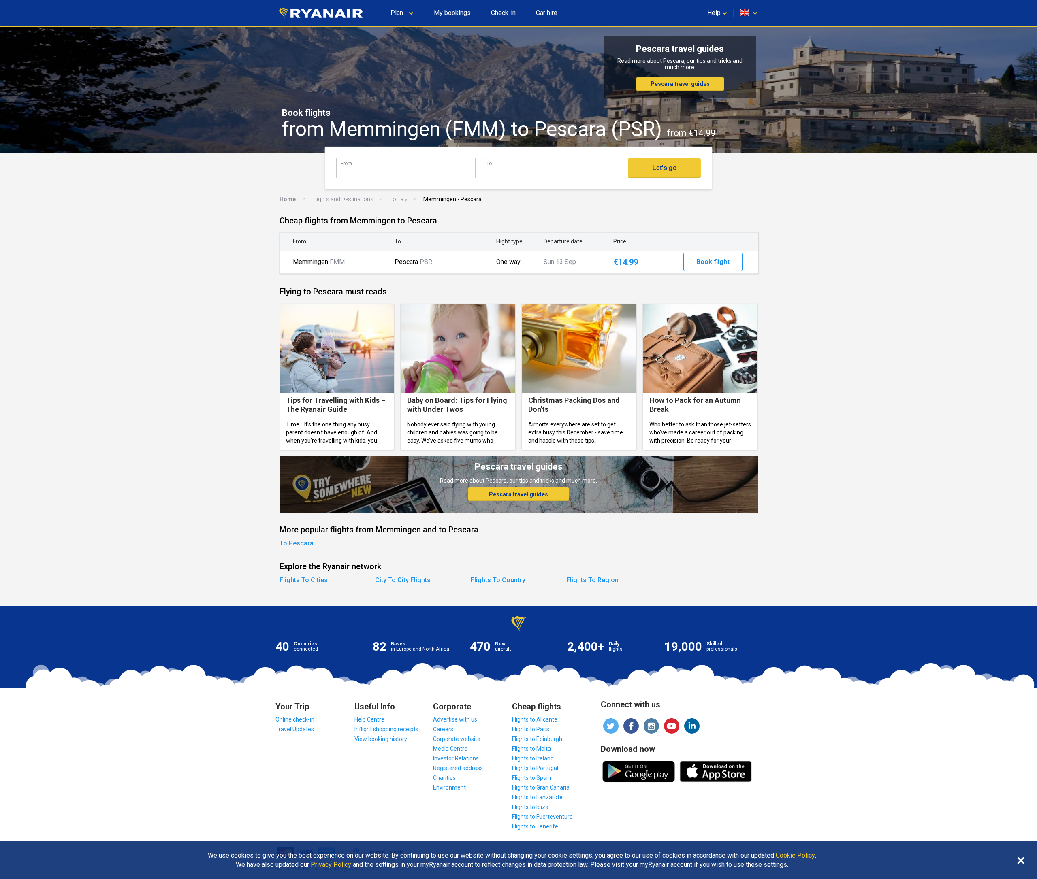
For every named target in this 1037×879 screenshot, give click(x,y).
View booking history (380, 739)
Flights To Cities (304, 580)
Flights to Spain (531, 778)
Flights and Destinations (342, 199)
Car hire (546, 13)
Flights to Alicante (534, 719)
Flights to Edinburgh (537, 739)
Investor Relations (456, 758)
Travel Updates (294, 729)
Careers (443, 729)
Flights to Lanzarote (537, 797)
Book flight (713, 262)
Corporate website (456, 739)
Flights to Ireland (533, 758)
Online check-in (294, 719)
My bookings (452, 13)
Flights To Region (592, 580)
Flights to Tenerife (535, 826)
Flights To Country (498, 580)
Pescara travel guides (680, 84)
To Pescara (297, 543)
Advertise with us (455, 719)
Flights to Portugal (535, 768)
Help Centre (369, 719)
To (489, 163)
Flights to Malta (531, 748)
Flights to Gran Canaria (541, 787)
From (346, 163)
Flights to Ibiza (530, 807)
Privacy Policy (331, 864)
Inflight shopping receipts (386, 729)
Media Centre (450, 748)
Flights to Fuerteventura (542, 816)
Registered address (458, 768)
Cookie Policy (795, 855)
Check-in (503, 13)
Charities (444, 778)
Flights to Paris (530, 729)
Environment (449, 787)
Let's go (664, 167)
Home (288, 199)
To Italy (398, 199)
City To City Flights (403, 580)
